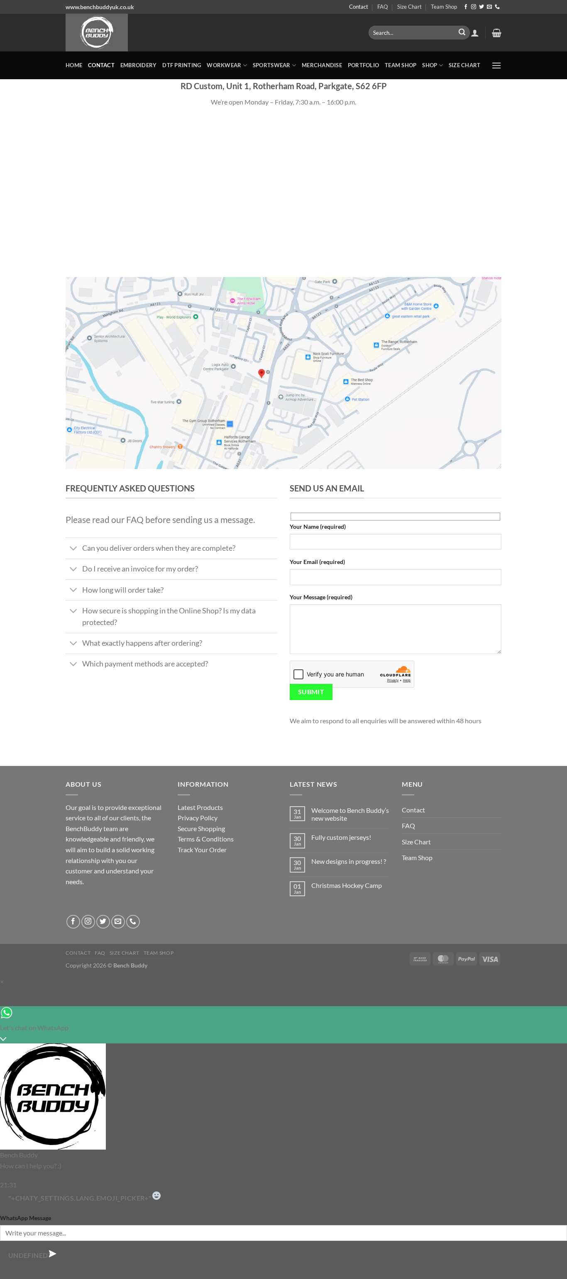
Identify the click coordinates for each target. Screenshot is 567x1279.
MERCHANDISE (322, 65)
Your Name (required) (318, 526)
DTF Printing (181, 65)
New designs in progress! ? (348, 861)
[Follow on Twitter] (481, 7)
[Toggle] (74, 549)
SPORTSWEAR (272, 65)
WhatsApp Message (25, 1217)
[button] (475, 33)
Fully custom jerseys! (341, 837)
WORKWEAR (224, 65)
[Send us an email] (489, 7)
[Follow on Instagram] (473, 7)
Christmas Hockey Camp (346, 885)
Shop (429, 65)
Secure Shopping (201, 828)
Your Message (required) (321, 597)
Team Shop (444, 6)
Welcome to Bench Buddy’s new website (350, 814)
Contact (358, 6)
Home (74, 65)
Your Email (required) (317, 561)
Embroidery (138, 65)
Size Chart (409, 6)
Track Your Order (202, 849)
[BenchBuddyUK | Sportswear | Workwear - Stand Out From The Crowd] (211, 32)
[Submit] (462, 33)
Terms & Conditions (206, 839)
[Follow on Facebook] (465, 7)
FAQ (382, 6)
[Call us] (497, 7)
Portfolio (363, 65)
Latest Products (200, 807)
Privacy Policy (198, 818)
